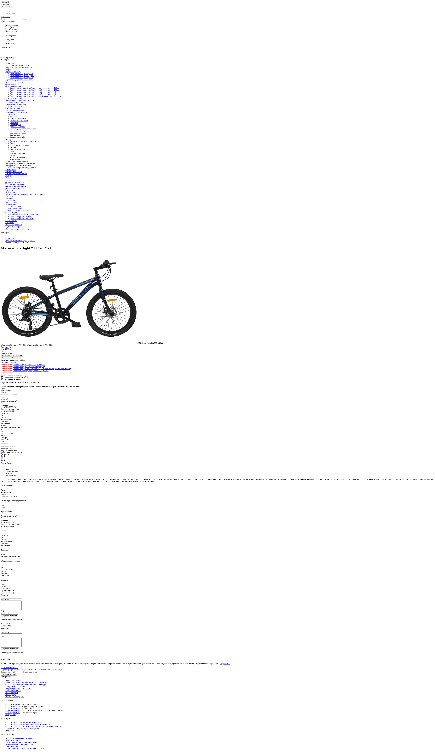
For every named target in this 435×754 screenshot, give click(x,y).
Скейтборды (10, 192)
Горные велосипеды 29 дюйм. (21, 78)
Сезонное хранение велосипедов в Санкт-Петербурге (26, 684)
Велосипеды (10, 63)
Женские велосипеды (13, 98)
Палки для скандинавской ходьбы (18, 229)
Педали (13, 147)
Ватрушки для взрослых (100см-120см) (25, 215)
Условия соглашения (13, 691)
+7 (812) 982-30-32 (12, 709)
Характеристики (11, 471)
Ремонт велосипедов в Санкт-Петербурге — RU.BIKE (26, 682)
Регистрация (10, 13)
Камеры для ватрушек (13, 208)
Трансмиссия (15, 159)
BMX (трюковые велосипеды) (17, 65)
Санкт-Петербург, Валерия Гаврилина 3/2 (29, 365)
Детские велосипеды (13, 86)
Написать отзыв (7, 593)
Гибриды (8, 70)
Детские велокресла (17, 127)
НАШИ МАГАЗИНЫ (9, 668)
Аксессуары (10, 114)
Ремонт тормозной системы (16, 174)
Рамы (12, 151)
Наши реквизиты (7, 734)
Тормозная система (17, 157)
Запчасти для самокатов (14, 188)
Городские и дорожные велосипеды (19, 80)
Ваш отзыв (5, 599)
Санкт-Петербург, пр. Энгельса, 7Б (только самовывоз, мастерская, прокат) (42, 369)
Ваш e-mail (5, 632)
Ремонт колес (10, 170)
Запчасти (8, 139)
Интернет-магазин (8, 363)
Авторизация (10, 11)
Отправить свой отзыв (9, 616)
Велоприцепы (15, 125)
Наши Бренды (10, 695)
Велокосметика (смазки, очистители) (24, 141)
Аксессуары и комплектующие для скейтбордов (24, 194)
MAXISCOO (6, 349)
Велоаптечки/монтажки (19, 121)
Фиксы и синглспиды (13, 106)
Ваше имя (4, 595)
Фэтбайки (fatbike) (12, 108)
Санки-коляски (11, 221)
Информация (6, 677)
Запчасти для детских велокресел (23, 129)
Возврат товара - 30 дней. (15, 687)
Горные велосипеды (13, 72)
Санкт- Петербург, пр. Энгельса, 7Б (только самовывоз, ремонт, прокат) (33, 726)
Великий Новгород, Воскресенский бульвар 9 (23, 728)
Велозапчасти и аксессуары (16, 112)
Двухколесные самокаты (14, 182)
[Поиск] (26, 19)
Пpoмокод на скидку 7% (14, 697)
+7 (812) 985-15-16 (12, 706)
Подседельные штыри (18, 149)
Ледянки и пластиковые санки (17, 210)
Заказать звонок (11, 25)
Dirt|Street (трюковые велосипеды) (18, 68)
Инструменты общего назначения (18, 166)
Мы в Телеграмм (11, 693)
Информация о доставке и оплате (18, 689)
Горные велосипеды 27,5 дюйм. (22, 76)
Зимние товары (11, 202)
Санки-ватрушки (12, 212)
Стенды (8, 176)
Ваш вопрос (5, 637)
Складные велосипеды (14, 102)
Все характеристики (9, 446)
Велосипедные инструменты (16, 161)
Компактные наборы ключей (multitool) (20, 168)
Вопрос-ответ (10, 475)
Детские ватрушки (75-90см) (21, 217)
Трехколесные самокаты (14, 184)
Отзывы (9, 473)
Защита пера (15, 135)
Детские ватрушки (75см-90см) (22, 219)
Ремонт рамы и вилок (13, 172)
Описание (9, 469)
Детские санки (15, 206)
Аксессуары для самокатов (15, 186)
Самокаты (9, 178)
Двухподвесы (10, 84)
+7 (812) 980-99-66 (8, 21)
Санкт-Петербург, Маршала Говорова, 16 (28, 367)
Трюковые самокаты (13, 180)
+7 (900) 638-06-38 (12, 711)
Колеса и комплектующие (20, 145)
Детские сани (10, 204)
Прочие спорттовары (13, 225)
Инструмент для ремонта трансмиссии (20, 163)
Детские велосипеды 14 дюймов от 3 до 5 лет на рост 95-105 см (34, 90)
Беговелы (9, 190)
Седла (12, 155)
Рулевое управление (18, 153)
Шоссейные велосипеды (14, 110)
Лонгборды (9, 198)
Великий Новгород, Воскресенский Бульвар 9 (30, 371)
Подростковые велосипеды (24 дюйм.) (20, 100)
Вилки (12, 143)
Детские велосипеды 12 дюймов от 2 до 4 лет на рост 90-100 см (34, 88)
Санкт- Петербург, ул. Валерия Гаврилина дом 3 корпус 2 (27, 724)
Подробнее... (225, 664)
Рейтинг (4, 611)
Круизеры (9, 196)
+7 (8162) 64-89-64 (12, 713)
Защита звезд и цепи (18, 133)
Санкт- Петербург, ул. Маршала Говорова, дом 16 (24, 722)
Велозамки (14, 123)
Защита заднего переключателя (22, 131)
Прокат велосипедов (13, 680)
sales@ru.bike (10, 715)
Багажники (14, 117)
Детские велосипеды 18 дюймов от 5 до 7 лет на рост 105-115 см (35, 94)
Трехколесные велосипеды (15, 104)
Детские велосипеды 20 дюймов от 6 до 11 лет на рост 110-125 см (35, 96)
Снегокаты (9, 223)
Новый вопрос (6, 626)
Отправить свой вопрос (10, 649)
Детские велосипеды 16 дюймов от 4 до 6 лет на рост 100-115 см (35, 92)
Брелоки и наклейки (18, 119)
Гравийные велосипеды (14, 82)
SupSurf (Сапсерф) (12, 227)
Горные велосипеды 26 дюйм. (21, 74)
